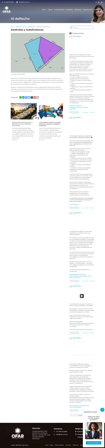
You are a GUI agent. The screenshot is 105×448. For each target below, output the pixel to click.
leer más (14, 140)
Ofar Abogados (77, 36)
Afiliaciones (77, 9)
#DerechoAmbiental (80, 274)
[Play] (82, 296)
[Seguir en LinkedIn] (102, 2)
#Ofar (87, 405)
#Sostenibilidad (74, 276)
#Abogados (82, 405)
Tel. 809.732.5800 (9, 2)
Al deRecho (69, 9)
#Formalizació (78, 106)
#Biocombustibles (75, 277)
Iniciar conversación (94, 443)
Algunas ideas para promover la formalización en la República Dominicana (22, 124)
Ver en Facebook (85, 112)
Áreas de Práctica (59, 9)
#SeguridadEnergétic (85, 276)
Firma (44, 9)
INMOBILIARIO (21, 74)
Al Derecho (68, 445)
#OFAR (72, 106)
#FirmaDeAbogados (75, 407)
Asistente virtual (88, 9)
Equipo (50, 9)
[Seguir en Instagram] (99, 2)
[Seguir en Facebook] (96, 2)
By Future (25, 445)
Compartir (92, 112)
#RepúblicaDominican (76, 107)
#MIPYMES (73, 109)
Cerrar (102, 409)
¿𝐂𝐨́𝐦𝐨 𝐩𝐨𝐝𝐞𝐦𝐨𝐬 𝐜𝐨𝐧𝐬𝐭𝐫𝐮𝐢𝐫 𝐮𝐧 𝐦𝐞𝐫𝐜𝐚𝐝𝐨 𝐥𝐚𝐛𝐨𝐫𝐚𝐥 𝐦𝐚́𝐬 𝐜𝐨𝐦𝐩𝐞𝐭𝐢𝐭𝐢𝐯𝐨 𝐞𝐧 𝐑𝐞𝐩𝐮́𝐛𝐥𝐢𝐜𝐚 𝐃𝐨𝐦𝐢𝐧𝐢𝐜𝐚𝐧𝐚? (50, 124)
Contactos (97, 9)
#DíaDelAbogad (74, 329)
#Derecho (86, 107)
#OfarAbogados (74, 204)
